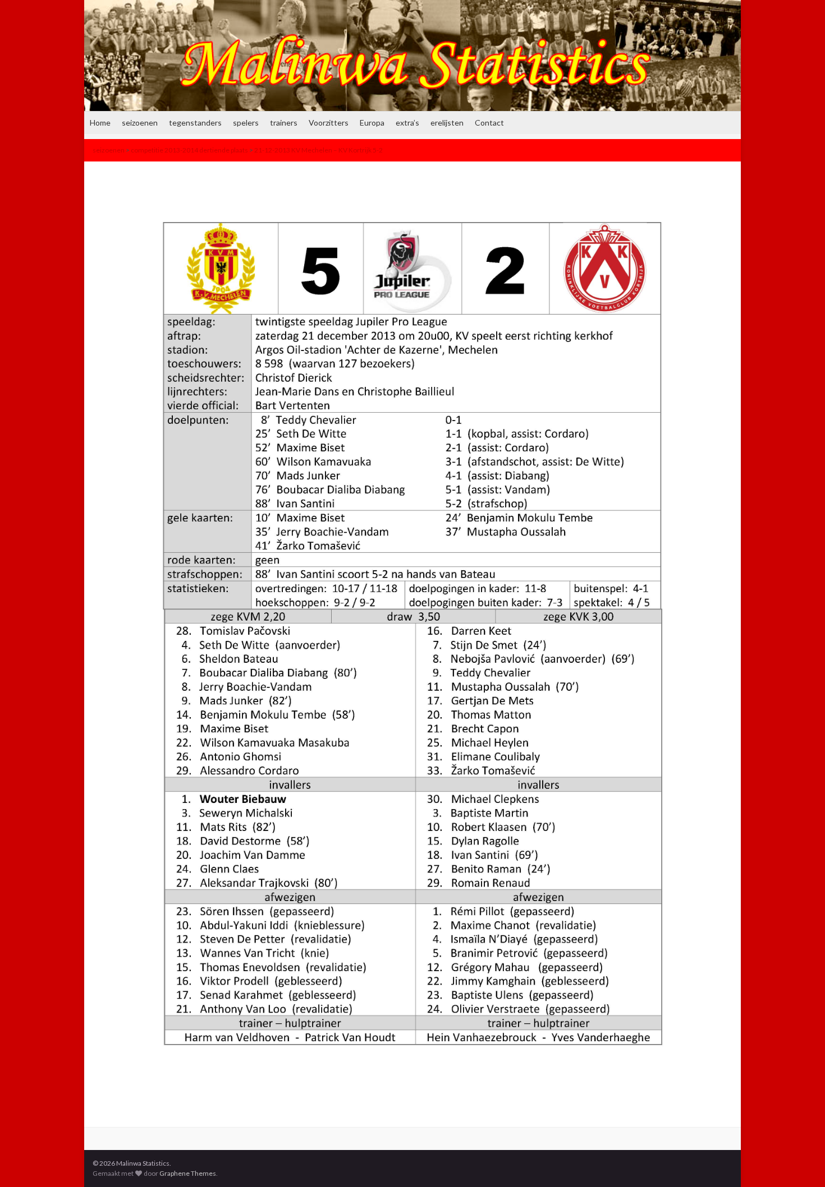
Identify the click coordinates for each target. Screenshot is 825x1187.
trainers (283, 122)
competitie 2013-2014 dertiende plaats (189, 150)
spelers (246, 122)
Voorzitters (329, 122)
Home (100, 122)
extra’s (407, 122)
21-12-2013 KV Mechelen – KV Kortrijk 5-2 (318, 150)
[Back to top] (800, 1162)
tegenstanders (195, 122)
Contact (489, 122)
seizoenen (140, 122)
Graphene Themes (187, 1173)
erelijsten (447, 122)
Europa (372, 122)
